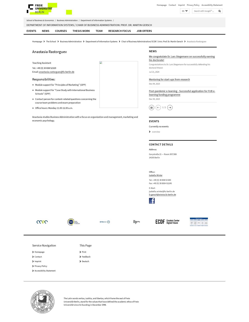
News (45, 31)
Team (99, 31)
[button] (184, 11)
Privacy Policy (193, 5)
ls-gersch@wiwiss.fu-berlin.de (162, 194)
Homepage (162, 5)
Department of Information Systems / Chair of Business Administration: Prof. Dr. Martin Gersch (89, 25)
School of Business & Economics (41, 20)
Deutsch (85, 261)
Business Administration (68, 20)
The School (51, 41)
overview (156, 131)
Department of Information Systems (97, 20)
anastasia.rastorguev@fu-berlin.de (56, 71)
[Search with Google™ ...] (219, 11)
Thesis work (81, 31)
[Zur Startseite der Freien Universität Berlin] (48, 9)
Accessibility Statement (212, 5)
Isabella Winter (155, 175)
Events (31, 31)
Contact (172, 5)
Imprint (181, 5)
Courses (61, 31)
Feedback (86, 256)
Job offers (144, 31)
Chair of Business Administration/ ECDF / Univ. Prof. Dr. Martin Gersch (152, 41)
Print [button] (84, 252)
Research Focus (119, 31)
